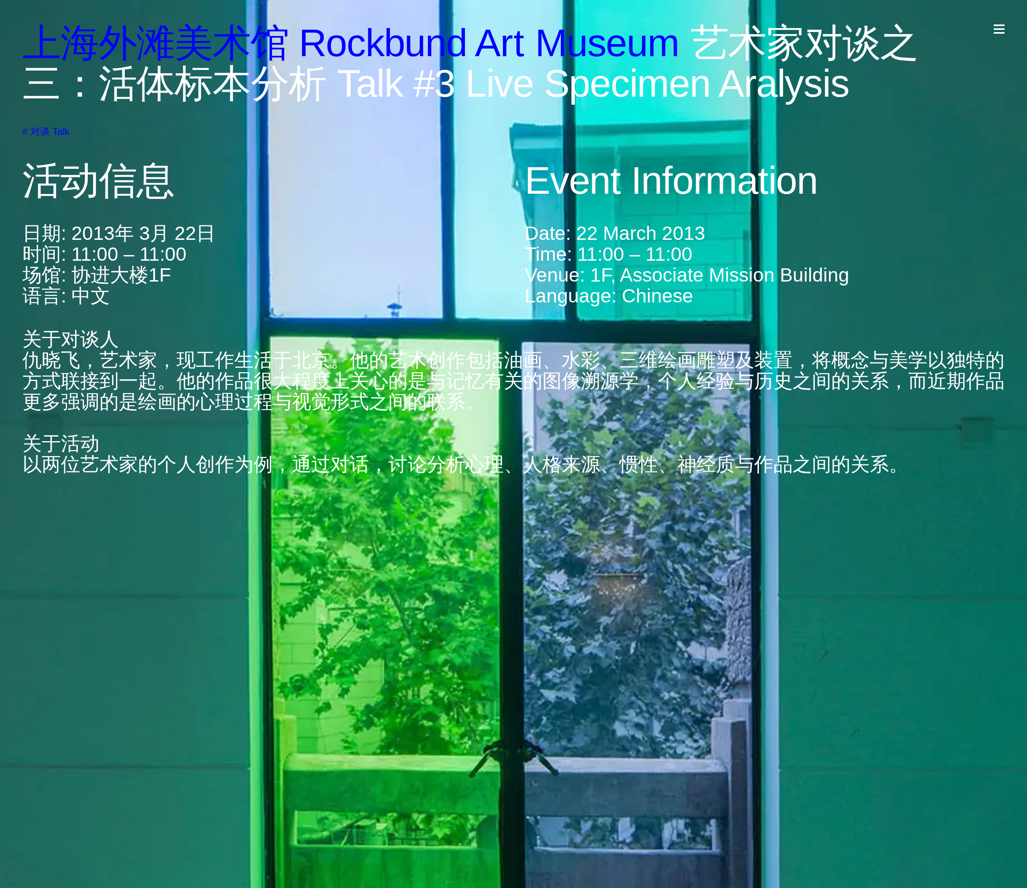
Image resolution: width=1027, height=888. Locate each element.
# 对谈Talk (45, 131)
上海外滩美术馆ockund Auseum (350, 42)
